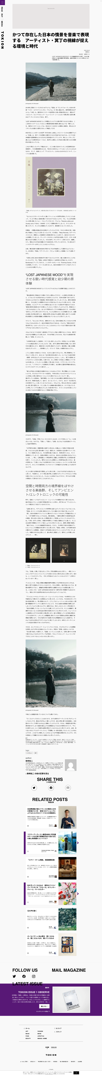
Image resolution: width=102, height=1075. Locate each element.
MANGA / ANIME (42, 1038)
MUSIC (81, 54)
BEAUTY (28, 1038)
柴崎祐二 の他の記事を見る (38, 773)
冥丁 (36, 753)
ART (27, 1031)
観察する (87, 54)
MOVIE (39, 1033)
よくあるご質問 (23, 1061)
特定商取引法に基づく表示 (44, 1061)
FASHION (40, 1031)
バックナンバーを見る (42, 1011)
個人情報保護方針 (64, 1061)
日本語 (47, 1047)
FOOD (27, 1036)
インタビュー (29, 753)
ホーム (28, 1028)
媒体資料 (73, 1061)
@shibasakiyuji (32, 770)
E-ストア (58, 1028)
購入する (43, 1006)
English (54, 1047)
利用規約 (55, 1061)
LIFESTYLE (41, 1036)
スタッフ (58, 1032)
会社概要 (80, 1061)
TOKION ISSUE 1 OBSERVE (34, 992)
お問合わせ (32, 1061)
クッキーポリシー (49, 1073)
